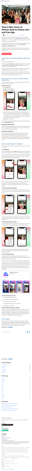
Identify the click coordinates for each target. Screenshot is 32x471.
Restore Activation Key (7, 463)
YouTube (3, 396)
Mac (2, 384)
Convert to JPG (22, 449)
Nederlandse (21, 419)
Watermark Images (4, 447)
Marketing (3, 372)
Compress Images (27, 447)
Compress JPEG (9, 449)
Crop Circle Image (22, 447)
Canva (2, 382)
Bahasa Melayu (17, 420)
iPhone (3, 377)
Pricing (16, 463)
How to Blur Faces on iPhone (5, 458)
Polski (13, 419)
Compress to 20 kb (4, 453)
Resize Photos (13, 447)
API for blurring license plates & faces (6, 466)
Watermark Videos (9, 447)
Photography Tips (4, 370)
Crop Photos (17, 447)
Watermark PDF (8, 448)
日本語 (21, 420)
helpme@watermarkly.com (5, 438)
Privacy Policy (3, 469)
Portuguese (25, 419)
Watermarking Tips (4, 364)
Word (2, 390)
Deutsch (8, 419)
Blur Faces (12, 448)
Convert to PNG (27, 449)
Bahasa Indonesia (4, 420)
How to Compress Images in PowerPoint (8, 410)
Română (10, 420)
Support (3, 463)
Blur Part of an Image (22, 448)
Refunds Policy (12, 469)
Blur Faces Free (6, 53)
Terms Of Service (8, 469)
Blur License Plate (16, 448)
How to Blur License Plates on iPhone (13, 458)
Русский (3, 419)
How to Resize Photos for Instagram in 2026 (9, 405)
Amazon (3, 394)
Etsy (2, 388)
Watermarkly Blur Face (8, 262)
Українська (13, 420)
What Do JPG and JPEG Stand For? (7, 407)
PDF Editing (3, 367)
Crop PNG (3, 449)
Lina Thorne (7, 34)
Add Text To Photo (4, 448)
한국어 (18, 419)
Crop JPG (26, 448)
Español (5, 419)
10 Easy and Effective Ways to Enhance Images (9, 403)
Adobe (3, 391)
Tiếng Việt (23, 420)
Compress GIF (18, 449)
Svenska (27, 420)
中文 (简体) (3, 421)
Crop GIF (6, 449)
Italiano (16, 419)
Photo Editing (22, 34)
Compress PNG (14, 449)
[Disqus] (16, 347)
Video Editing (3, 369)
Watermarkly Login (12, 463)
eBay (2, 387)
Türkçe (28, 419)
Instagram (3, 385)
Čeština (7, 420)
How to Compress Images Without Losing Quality (10, 408)
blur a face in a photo (9, 39)
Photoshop (3, 379)
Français (11, 419)
